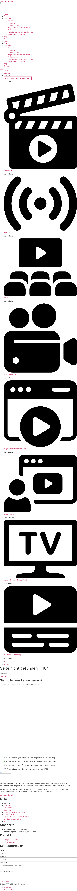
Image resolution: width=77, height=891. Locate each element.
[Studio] (40, 295)
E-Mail (3, 856)
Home (6, 14)
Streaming (11, 23)
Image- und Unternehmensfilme (19, 28)
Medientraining (13, 30)
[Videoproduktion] (40, 372)
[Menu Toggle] (1, 69)
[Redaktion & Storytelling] (40, 652)
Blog (5, 37)
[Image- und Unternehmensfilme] (40, 446)
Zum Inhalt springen (7, 1)
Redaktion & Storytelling (16, 34)
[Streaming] (40, 230)
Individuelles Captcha (8, 872)
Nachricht (3, 863)
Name (2, 850)
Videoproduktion (13, 25)
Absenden (5, 881)
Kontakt (6, 39)
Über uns (7, 16)
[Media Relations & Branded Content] (40, 578)
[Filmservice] (40, 168)
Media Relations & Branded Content (20, 32)
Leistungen (7, 18)
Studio (6, 297)
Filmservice (11, 21)
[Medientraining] (40, 512)
